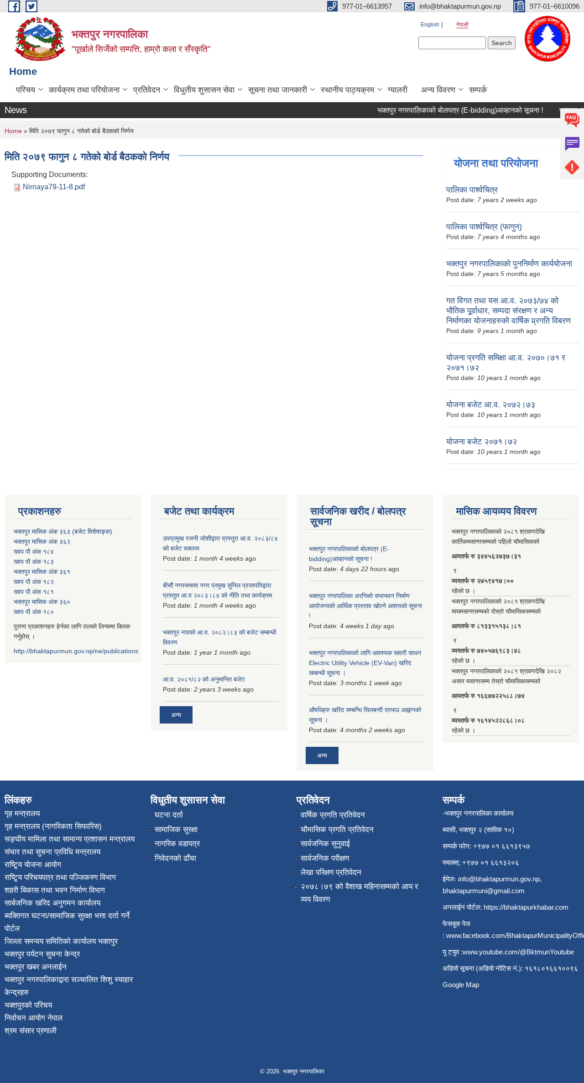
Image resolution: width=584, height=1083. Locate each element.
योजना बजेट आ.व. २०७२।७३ (490, 404)
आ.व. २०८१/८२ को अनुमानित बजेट (204, 679)
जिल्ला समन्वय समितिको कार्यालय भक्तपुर (61, 941)
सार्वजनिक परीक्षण (325, 858)
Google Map (461, 985)
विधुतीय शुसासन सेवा (204, 89)
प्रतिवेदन (146, 89)
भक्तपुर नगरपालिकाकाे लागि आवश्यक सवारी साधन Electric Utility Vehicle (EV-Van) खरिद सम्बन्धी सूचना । (365, 663)
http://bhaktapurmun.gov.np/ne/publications (76, 651)
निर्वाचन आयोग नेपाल (34, 1018)
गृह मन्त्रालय (22, 813)
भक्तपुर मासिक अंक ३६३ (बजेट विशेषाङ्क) (63, 531)
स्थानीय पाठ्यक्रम (347, 89)
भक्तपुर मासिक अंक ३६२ (42, 541)
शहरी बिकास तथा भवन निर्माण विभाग (55, 890)
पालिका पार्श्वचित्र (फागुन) (484, 226)
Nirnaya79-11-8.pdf (54, 187)
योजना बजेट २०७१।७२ (481, 441)
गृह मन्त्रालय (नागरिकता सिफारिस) (53, 826)
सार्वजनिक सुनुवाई (325, 843)
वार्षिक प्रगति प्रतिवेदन (333, 815)
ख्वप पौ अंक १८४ (34, 551)
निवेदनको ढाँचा (175, 858)
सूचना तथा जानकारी (277, 89)
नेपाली (462, 24)
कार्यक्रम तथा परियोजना (84, 89)
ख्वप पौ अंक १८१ (34, 591)
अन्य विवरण (438, 89)
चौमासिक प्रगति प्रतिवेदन (337, 829)
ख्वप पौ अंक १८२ (34, 581)
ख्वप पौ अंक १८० (34, 611)
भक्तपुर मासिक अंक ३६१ (42, 571)
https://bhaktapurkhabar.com (526, 907)
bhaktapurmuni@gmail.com (484, 891)
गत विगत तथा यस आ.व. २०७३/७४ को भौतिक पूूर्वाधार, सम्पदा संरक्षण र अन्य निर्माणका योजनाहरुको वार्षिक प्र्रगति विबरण (508, 310)
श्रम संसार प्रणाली (31, 1030)
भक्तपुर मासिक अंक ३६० (42, 601)
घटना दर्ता (169, 815)
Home (13, 131)
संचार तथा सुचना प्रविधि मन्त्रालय (52, 852)
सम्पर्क (478, 89)
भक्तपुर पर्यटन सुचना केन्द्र (42, 954)
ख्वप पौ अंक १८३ (34, 561)
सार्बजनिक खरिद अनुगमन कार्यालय (52, 903)
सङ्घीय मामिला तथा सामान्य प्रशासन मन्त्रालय (70, 839)
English (430, 24)
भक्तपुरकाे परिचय (28, 1005)
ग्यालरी (397, 89)
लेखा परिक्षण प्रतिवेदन (331, 872)
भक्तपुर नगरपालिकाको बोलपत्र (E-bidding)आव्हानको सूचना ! (452, 110)
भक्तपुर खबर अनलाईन (36, 967)
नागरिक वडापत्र (177, 843)
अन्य (176, 715)
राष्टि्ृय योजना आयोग (33, 864)
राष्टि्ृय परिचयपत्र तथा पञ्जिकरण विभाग (60, 877)
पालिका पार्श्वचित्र (472, 189)
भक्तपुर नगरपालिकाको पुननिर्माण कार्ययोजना (509, 263)
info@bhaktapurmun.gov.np (499, 879)
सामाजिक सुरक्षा (176, 829)
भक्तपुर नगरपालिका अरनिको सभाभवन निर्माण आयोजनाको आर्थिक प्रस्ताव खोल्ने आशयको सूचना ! (365, 606)
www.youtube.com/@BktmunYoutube (518, 952)
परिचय (25, 89)
